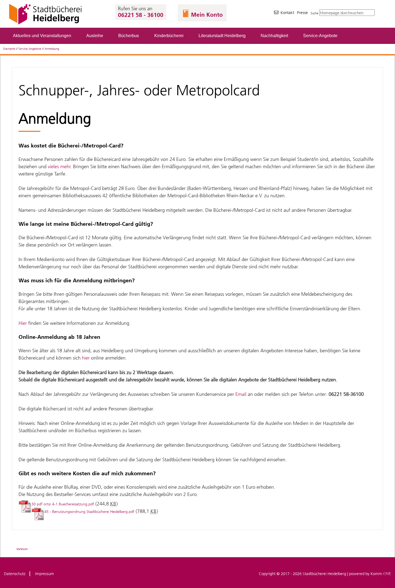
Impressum (44, 573)
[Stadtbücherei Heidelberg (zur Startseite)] (46, 24)
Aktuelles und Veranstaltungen (42, 35)
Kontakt (287, 12)
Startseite (9, 49)
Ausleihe (94, 35)
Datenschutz (15, 573)
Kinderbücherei (169, 35)
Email (240, 394)
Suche (314, 13)
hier (86, 358)
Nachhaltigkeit (274, 35)
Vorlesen (22, 549)
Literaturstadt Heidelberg (222, 35)
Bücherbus (128, 35)
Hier (23, 323)
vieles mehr (59, 167)
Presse (302, 12)
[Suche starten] (375, 14)
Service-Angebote (320, 35)
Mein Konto (207, 14)
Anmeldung (52, 49)
